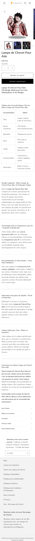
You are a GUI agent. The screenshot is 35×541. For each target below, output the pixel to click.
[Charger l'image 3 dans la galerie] (27, 45)
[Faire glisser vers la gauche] (2, 46)
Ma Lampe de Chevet (13, 538)
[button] (4, 3)
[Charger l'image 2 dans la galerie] (18, 45)
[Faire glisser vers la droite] (33, 46)
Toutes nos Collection (11, 465)
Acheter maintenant (17, 81)
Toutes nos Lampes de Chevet (14, 470)
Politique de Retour (11, 483)
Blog (5, 460)
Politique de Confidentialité (14, 479)
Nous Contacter (9, 495)
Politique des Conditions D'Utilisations (12, 489)
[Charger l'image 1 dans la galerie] (8, 45)
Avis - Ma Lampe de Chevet (13, 504)
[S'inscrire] (27, 453)
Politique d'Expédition (12, 474)
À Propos (7, 500)
